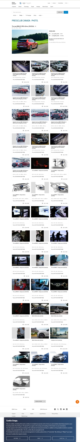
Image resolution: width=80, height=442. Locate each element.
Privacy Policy (55, 413)
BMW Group (14, 409)
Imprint (31, 413)
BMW (24, 409)
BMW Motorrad (43, 409)
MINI (33, 409)
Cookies (13, 416)
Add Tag (60, 12)
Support (13, 413)
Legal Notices (43, 413)
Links (23, 413)
